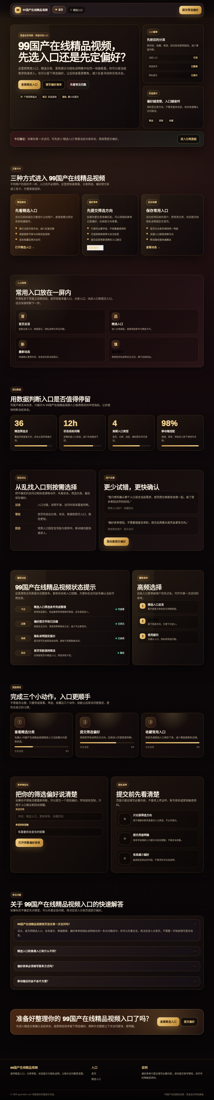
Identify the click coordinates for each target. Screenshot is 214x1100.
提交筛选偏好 (190, 10)
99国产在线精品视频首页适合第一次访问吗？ (44, 924)
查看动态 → (153, 247)
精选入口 (76, 10)
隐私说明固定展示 (44, 636)
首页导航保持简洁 (44, 650)
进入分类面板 (189, 139)
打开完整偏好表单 (29, 842)
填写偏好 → (95, 247)
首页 (59, 9)
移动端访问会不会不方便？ (33, 981)
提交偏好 (189, 1021)
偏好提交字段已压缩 (46, 621)
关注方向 (20, 809)
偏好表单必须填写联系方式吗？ (36, 966)
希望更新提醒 (22, 824)
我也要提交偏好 (116, 541)
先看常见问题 (78, 84)
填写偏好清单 (54, 84)
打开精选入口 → (25, 247)
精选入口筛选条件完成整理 (50, 607)
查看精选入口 (29, 84)
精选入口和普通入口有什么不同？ (37, 951)
